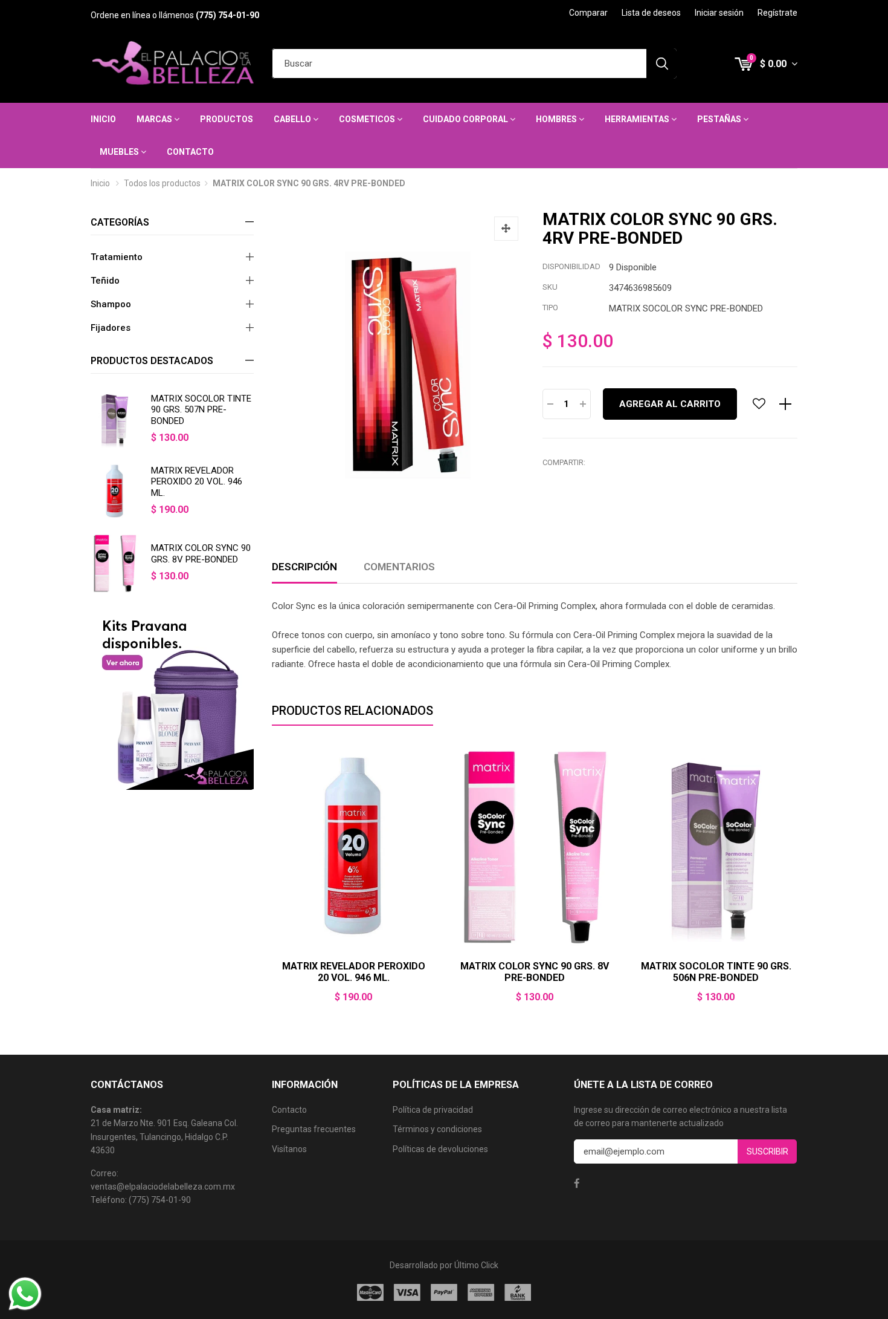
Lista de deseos (651, 13)
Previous (272, 881)
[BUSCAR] (661, 63)
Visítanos (289, 1149)
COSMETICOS (368, 119)
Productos (226, 119)
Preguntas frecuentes (314, 1129)
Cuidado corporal (466, 119)
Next (797, 881)
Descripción (304, 567)
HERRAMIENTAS (638, 119)
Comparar (588, 13)
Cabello (293, 119)
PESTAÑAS (720, 119)
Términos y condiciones (437, 1129)
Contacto (190, 152)
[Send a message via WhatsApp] (25, 1294)
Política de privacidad (433, 1110)
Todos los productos (162, 183)
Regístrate (777, 13)
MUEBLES (120, 152)
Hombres (557, 119)
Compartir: (563, 462)
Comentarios (399, 567)
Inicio (103, 119)
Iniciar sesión (719, 13)
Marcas (155, 119)
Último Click (476, 1265)
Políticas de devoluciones (440, 1149)
